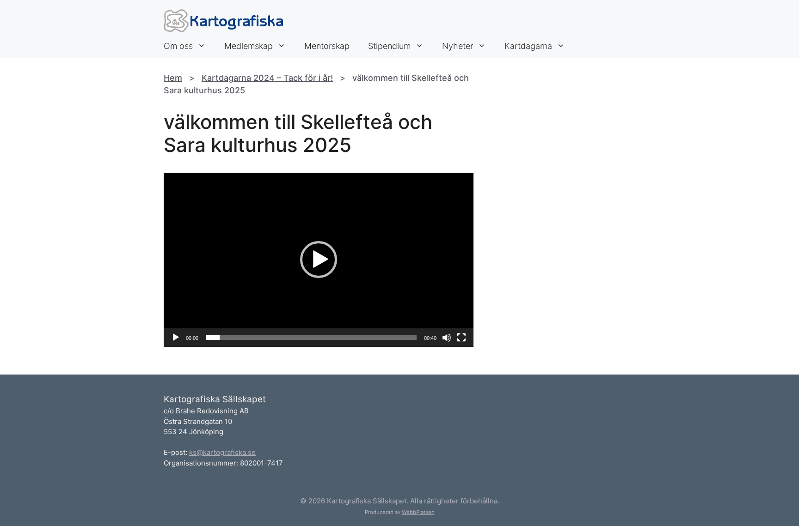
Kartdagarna (528, 46)
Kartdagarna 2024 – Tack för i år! (267, 78)
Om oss (178, 46)
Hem (173, 78)
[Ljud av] (446, 337)
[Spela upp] (175, 337)
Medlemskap (248, 46)
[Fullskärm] (461, 337)
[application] (318, 260)
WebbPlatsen (418, 512)
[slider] (311, 337)
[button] (318, 259)
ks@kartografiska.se (222, 452)
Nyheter (457, 46)
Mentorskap (327, 46)
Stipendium (389, 46)
